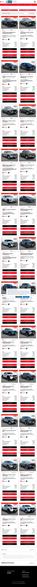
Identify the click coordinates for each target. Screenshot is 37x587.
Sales (6, 4)
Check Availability (9, 93)
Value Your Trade (9, 57)
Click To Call (9, 51)
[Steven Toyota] (2, 2)
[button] (17, 22)
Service (19, 4)
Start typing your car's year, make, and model (17, 13)
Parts (31, 4)
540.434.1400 (25, 572)
